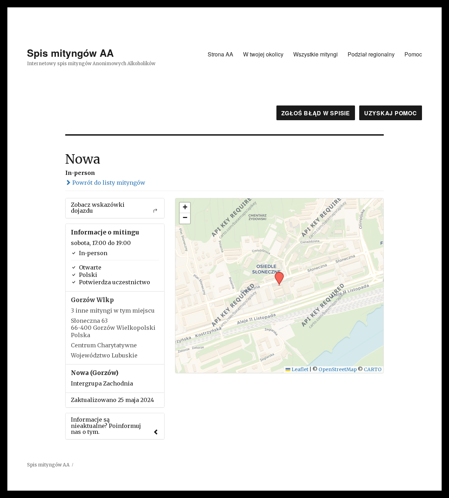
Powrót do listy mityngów (108, 182)
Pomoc (413, 54)
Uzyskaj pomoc (390, 113)
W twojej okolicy (263, 54)
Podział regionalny (371, 54)
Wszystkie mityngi (315, 54)
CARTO (373, 370)
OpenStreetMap (338, 370)
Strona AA (220, 54)
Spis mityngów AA (70, 53)
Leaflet (299, 370)
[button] (277, 274)
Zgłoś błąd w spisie (315, 113)
